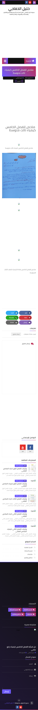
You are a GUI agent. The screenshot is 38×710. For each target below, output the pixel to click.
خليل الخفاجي (19, 8)
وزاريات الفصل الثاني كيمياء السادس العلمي (17, 530)
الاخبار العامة (28, 547)
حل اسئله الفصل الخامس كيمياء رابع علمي (21, 648)
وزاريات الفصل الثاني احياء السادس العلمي (15, 515)
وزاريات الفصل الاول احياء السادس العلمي (15, 469)
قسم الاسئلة (28, 550)
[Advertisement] (19, 36)
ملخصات (30, 554)
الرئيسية (28, 61)
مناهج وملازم (28, 557)
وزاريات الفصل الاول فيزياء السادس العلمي (14, 484)
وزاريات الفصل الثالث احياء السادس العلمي (15, 500)
